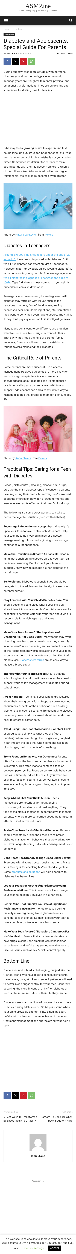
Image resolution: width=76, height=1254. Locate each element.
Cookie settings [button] (34, 1248)
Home (7, 29)
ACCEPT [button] (54, 1248)
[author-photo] (38, 1150)
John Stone (12, 53)
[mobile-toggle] (6, 20)
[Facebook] (7, 61)
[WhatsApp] (31, 61)
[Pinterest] (23, 61)
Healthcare (18, 29)
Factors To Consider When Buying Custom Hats (56, 1118)
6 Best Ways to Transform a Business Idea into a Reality (20, 1118)
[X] (15, 61)
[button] (71, 20)
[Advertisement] (38, 119)
